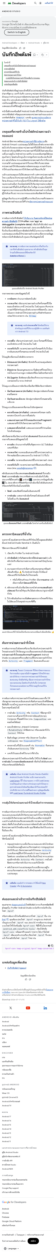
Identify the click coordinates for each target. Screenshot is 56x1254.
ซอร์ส (4, 1034)
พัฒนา (23, 43)
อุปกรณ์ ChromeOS (10, 1097)
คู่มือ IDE (46, 43)
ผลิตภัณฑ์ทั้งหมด (8, 1225)
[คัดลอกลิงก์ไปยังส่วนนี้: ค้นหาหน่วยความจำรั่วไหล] (36, 643)
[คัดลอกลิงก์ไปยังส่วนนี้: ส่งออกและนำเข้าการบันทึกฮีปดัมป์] (48, 899)
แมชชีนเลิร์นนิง (7, 1061)
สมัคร (33, 1241)
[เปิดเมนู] (4, 3)
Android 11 (6, 1141)
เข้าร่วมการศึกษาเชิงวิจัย (11, 1192)
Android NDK (7, 1169)
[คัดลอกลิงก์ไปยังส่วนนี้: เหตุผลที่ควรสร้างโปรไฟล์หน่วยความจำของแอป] (15, 136)
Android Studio (11, 11)
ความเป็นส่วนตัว (8, 1074)
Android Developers (9, 43)
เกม (3, 1057)
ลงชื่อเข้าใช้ (49, 3)
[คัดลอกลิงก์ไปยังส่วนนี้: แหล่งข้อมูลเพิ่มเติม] (29, 962)
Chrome (5, 1213)
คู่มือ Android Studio (10, 1152)
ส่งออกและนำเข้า (19, 904)
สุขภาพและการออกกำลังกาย (12, 1065)
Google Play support (10, 1188)
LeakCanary (15, 781)
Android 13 (6, 1133)
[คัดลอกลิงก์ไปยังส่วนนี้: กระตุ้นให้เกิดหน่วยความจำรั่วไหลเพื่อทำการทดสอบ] (4, 806)
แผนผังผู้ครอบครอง (25, 468)
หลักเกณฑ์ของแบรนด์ (35, 1235)
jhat (4, 919)
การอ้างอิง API (7, 1160)
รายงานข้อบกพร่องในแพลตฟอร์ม (14, 1180)
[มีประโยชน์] (20, 48)
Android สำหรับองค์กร (11, 1026)
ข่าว (3, 1038)
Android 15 (6, 1125)
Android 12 (6, 1137)
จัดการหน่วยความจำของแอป (41, 201)
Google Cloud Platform (11, 1221)
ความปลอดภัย (7, 1030)
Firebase (5, 1217)
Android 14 (6, 1129)
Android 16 (6, 1120)
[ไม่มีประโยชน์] (24, 48)
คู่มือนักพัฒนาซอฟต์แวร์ (11, 1156)
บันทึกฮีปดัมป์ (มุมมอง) (16, 968)
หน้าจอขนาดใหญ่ (8, 1089)
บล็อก (4, 1042)
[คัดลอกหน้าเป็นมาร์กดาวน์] (42, 55)
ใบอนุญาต (20, 1235)
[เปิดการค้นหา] (35, 3)
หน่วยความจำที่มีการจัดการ (33, 141)
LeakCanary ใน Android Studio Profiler (29, 793)
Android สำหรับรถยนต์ (11, 1101)
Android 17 (6, 1116)
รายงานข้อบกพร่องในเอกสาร (12, 1184)
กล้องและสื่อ (6, 1070)
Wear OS (6, 1093)
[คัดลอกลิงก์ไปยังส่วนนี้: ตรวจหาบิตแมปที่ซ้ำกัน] (34, 534)
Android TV (6, 1105)
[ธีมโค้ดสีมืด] (49, 945)
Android (5, 1021)
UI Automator (26, 886)
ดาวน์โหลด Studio (9, 1165)
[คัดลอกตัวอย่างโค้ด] (52, 945)
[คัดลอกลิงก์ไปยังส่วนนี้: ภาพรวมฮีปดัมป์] (24, 212)
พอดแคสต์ (6, 1046)
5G (3, 1078)
